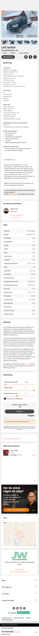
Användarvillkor (7, 618)
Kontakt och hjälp (8, 600)
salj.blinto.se (12, 194)
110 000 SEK (7, 631)
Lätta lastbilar (24, 53)
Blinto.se (27, 364)
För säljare (5, 594)
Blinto (4, 580)
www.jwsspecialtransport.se (19, 572)
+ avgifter (17, 632)
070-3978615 (19, 570)
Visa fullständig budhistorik (12, 439)
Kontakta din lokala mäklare (16, 510)
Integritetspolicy (18, 618)
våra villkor (7, 178)
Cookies (28, 618)
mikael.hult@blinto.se (17, 215)
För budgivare (7, 587)
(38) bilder (9, 57)
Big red (12, 452)
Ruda (5, 53)
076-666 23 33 (15, 218)
